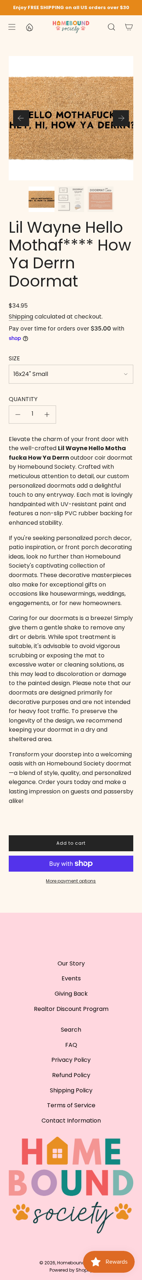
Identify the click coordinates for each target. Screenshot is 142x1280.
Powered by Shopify (71, 1270)
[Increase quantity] (47, 414)
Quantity (23, 399)
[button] (21, 118)
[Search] (111, 27)
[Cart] (129, 27)
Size (14, 358)
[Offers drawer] (29, 27)
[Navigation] (11, 27)
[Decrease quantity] (18, 414)
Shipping (21, 316)
